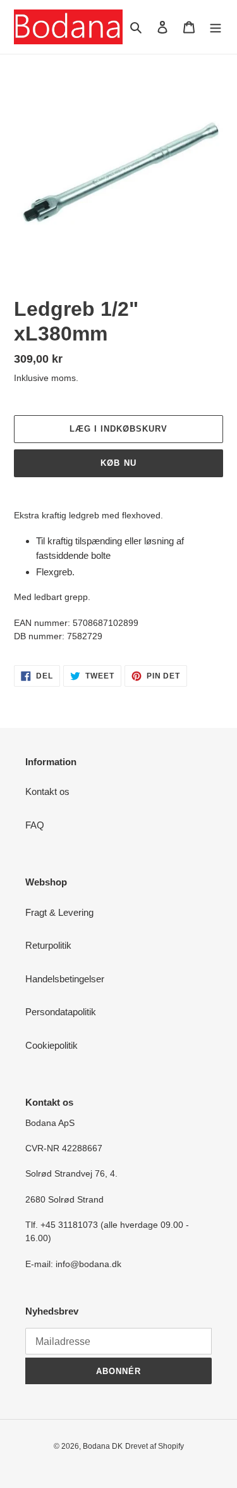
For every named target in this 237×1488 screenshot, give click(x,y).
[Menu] (215, 27)
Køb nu (118, 463)
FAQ (34, 825)
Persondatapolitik (60, 1011)
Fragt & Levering (59, 912)
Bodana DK (103, 1446)
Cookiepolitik (51, 1045)
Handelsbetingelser (64, 978)
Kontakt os (47, 791)
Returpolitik (48, 945)
